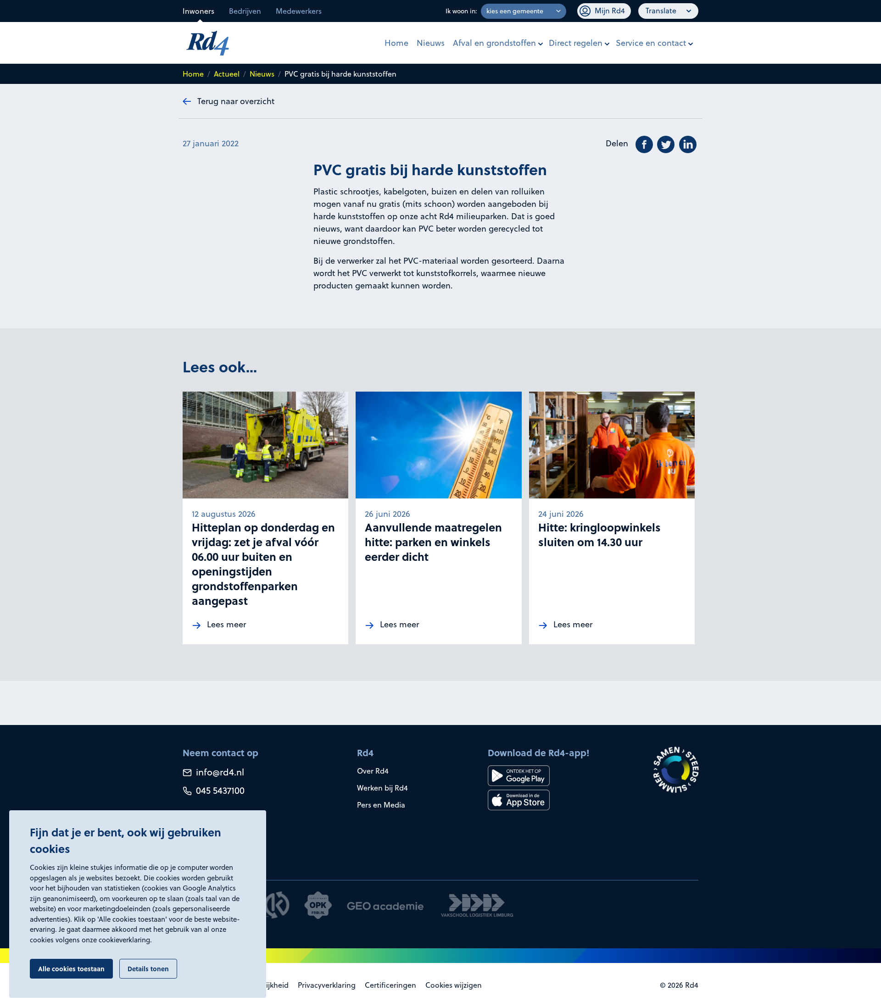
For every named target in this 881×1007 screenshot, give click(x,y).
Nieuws (431, 43)
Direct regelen (575, 43)
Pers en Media (381, 805)
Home (396, 43)
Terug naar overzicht (235, 101)
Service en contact (651, 43)
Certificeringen (390, 985)
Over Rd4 (373, 771)
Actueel (227, 74)
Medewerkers (299, 11)
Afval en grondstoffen (494, 43)
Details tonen (148, 968)
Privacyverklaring (327, 985)
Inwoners (198, 11)
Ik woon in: (461, 11)
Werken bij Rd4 (382, 788)
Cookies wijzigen (453, 985)
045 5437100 (219, 790)
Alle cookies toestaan (71, 968)
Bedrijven (245, 11)
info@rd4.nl (219, 772)
